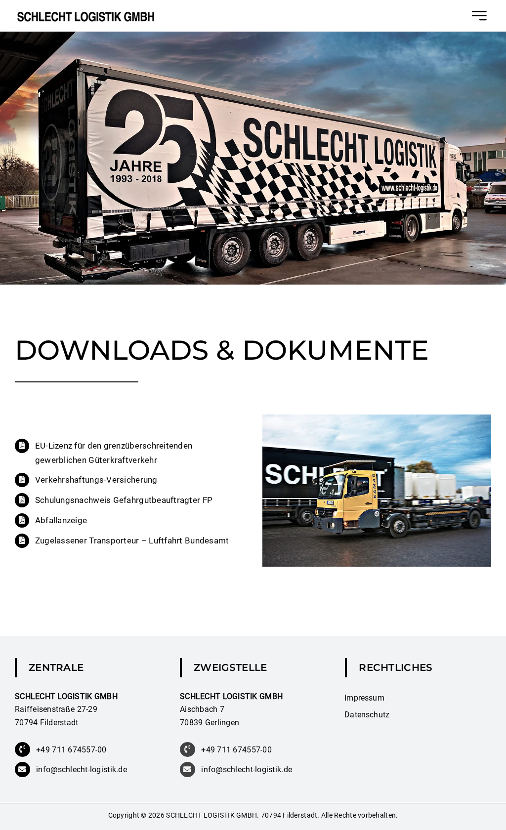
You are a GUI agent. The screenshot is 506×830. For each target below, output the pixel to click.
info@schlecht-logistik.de (81, 769)
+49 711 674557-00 (71, 749)
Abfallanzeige (61, 520)
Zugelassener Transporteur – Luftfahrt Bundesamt (132, 540)
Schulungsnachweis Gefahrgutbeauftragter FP (123, 500)
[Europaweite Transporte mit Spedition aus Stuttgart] (86, 15)
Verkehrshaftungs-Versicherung (96, 480)
